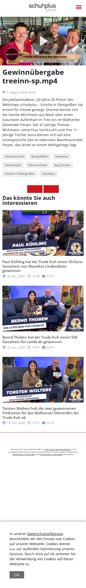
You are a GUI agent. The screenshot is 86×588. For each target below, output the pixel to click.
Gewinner (61, 156)
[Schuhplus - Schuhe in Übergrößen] (43, 7)
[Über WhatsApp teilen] (47, 189)
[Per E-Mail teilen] (55, 189)
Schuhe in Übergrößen (20, 174)
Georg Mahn (39, 156)
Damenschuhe (14, 156)
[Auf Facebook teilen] (31, 189)
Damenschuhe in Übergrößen (23, 454)
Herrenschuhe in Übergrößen (51, 454)
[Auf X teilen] (39, 189)
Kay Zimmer (62, 165)
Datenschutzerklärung (45, 533)
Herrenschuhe (37, 165)
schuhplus (48, 174)
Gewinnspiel (13, 165)
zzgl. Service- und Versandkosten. (58, 449)
